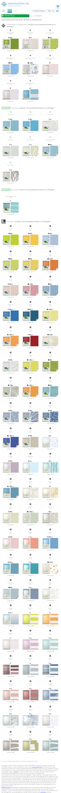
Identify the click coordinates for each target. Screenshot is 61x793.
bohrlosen (43, 792)
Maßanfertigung (9, 16)
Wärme (16, 771)
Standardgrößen (38, 15)
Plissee (15, 11)
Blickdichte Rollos (6, 787)
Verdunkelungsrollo (37, 767)
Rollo (9, 11)
